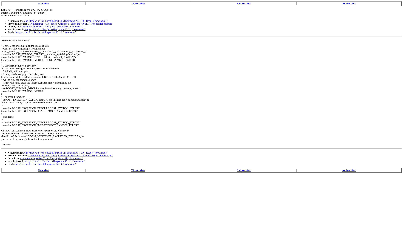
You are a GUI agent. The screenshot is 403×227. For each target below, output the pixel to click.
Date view (43, 3)
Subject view (244, 3)
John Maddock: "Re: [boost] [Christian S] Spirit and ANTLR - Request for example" (65, 21)
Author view (349, 3)
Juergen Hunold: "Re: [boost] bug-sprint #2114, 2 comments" (54, 29)
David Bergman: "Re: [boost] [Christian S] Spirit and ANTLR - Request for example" (70, 23)
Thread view (138, 3)
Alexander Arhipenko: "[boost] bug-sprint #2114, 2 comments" (51, 26)
